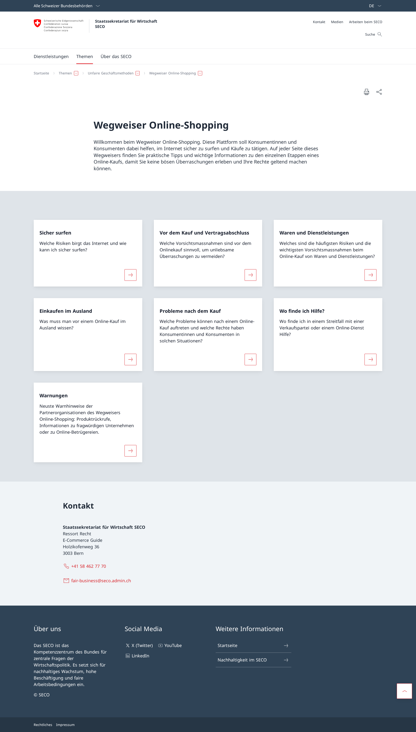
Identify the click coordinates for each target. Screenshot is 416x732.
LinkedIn (140, 656)
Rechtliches (43, 724)
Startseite (227, 645)
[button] (84, 56)
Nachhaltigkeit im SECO (242, 660)
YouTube (173, 645)
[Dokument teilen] (379, 92)
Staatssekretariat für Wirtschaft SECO (126, 24)
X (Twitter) (142, 645)
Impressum (65, 724)
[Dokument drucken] (366, 92)
